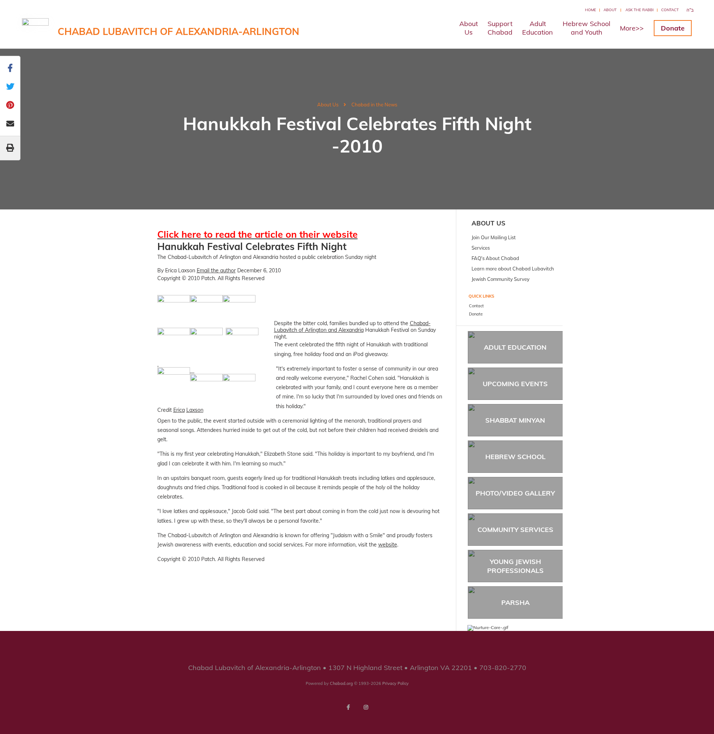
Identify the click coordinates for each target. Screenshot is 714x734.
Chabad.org (341, 683)
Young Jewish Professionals (515, 565)
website (387, 544)
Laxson (194, 410)
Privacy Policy (395, 683)
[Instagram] (366, 707)
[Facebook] (348, 707)
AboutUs (468, 27)
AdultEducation (537, 27)
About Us (327, 105)
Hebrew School (515, 456)
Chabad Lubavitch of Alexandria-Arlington (178, 31)
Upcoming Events (515, 383)
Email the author (216, 270)
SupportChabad (500, 27)
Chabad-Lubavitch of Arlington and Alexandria (352, 326)
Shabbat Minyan (515, 420)
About (610, 9)
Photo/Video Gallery (515, 493)
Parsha (515, 602)
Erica (179, 410)
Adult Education (515, 347)
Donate (673, 28)
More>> (632, 28)
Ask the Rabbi (639, 9)
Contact (670, 9)
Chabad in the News (374, 105)
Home (590, 9)
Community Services (515, 529)
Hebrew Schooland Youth (586, 27)
